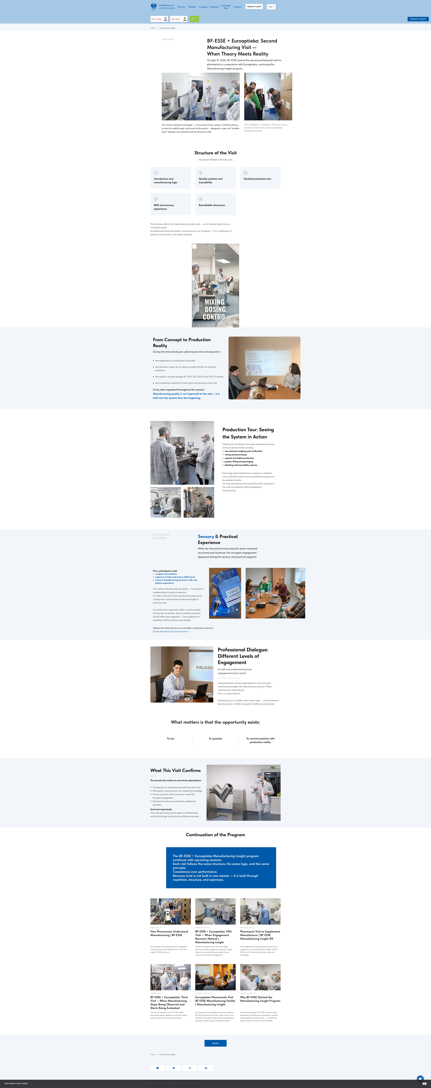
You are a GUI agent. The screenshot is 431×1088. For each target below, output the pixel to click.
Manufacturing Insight (167, 28)
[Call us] (190, 1068)
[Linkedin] (206, 1068)
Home (152, 28)
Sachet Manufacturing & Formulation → (172, 631)
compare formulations (166, 574)
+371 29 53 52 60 (167, 8)
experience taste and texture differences (175, 577)
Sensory (206, 536)
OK (424, 1084)
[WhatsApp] (157, 1068)
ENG (271, 7)
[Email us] (174, 1068)
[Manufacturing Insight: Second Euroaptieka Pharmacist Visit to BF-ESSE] (215, 285)
